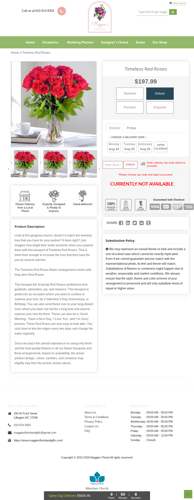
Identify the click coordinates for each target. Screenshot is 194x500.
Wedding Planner (80, 42)
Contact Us (91, 426)
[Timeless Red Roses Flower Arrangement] (24, 164)
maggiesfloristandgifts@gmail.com (35, 432)
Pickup (131, 128)
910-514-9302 (22, 425)
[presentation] (8, 168)
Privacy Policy (93, 421)
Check (130, 164)
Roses (140, 42)
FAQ (87, 430)
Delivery (114, 128)
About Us (90, 412)
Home (30, 42)
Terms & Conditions (96, 417)
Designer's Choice (114, 42)
